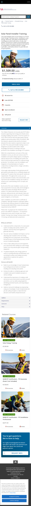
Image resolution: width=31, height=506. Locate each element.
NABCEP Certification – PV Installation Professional (15, 418)
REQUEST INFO (24, 120)
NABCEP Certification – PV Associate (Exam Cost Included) (15, 380)
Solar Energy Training (10, 343)
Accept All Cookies (14, 496)
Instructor (4, 303)
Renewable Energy (19, 21)
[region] (14, 492)
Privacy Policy (12, 492)
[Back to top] (15, 468)
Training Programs (9, 21)
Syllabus (4, 297)
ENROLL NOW (16, 84)
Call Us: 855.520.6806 (7, 26)
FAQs (3, 306)
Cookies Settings (14, 500)
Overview (4, 128)
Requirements (5, 300)
